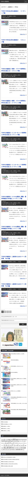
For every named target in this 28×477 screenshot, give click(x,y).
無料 (4, 449)
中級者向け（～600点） (6, 428)
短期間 (10, 449)
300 (5, 439)
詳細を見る (22, 34)
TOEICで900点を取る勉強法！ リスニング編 (13, 41)
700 (12, 439)
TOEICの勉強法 (5, 1)
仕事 (25, 445)
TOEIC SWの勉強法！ (14, 372)
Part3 (25, 439)
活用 (24, 447)
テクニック (20, 443)
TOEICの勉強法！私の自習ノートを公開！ (17, 353)
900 (4, 17)
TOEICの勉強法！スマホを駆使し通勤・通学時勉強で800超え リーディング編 (13, 197)
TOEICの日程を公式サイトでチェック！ (7, 320)
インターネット (7, 140)
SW (13, 441)
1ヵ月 (3, 439)
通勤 (13, 204)
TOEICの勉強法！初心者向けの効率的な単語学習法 (11, 459)
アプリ (20, 441)
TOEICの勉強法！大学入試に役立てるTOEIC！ (10, 463)
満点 (2, 449)
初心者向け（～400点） (6, 430)
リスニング (7, 46)
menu (26, 1)
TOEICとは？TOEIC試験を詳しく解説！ (9, 457)
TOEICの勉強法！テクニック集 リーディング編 (19, 403)
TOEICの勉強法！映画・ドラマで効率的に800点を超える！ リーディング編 (13, 101)
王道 (6, 449)
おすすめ (17, 441)
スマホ (6, 204)
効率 (12, 76)
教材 (17, 447)
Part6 (8, 441)
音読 (23, 449)
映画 (14, 76)
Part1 (19, 439)
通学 (15, 204)
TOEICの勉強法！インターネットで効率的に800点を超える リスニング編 (13, 133)
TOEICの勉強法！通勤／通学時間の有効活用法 (18, 409)
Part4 (2, 441)
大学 (15, 447)
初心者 (6, 447)
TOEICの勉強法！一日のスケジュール (17, 366)
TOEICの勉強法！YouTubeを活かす (8, 461)
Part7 (20, 261)
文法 (19, 447)
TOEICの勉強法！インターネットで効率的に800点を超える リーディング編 (13, 165)
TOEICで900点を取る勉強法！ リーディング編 (13, 12)
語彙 (17, 449)
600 (9, 439)
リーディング (7, 17)
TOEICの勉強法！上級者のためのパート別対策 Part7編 (13, 257)
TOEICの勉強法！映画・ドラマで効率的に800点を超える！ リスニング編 (13, 69)
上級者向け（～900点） (12, 16)
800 (4, 76)
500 (7, 439)
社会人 (13, 449)
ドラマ (6, 76)
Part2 (22, 439)
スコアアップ (9, 443)
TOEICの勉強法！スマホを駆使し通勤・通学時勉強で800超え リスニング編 (13, 227)
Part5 (5, 441)
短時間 (8, 449)
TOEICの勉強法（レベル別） (8, 138)
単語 (13, 447)
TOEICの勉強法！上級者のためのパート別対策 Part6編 (13, 285)
